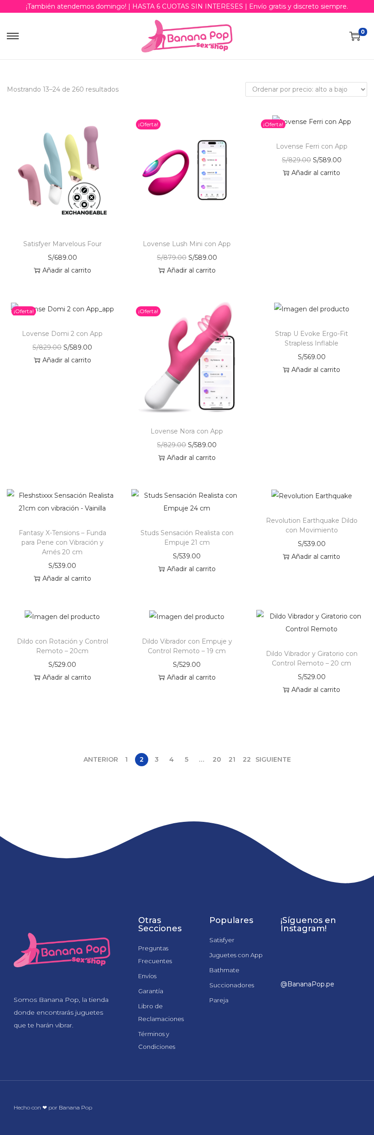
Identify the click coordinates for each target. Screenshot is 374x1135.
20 (217, 759)
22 (247, 759)
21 (232, 759)
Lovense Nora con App (187, 431)
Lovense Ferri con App (312, 146)
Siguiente (273, 759)
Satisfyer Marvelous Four (62, 244)
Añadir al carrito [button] (66, 270)
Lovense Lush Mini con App (187, 244)
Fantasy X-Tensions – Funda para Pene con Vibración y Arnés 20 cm (62, 542)
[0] (354, 36)
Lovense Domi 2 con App (62, 334)
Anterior (100, 759)
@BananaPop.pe (307, 984)
